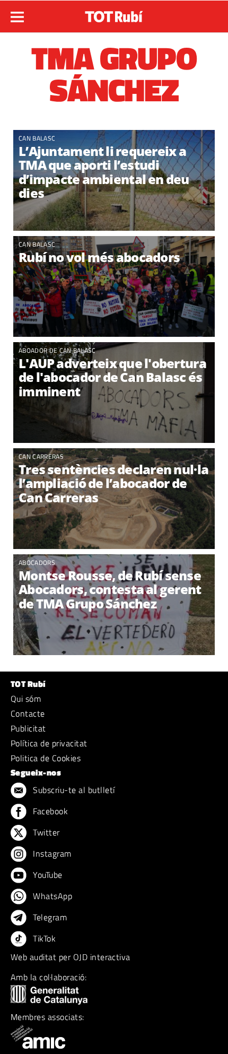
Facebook (49, 811)
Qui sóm (26, 698)
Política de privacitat (49, 743)
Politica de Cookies (46, 758)
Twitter (45, 832)
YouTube (47, 874)
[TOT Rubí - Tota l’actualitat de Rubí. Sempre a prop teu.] (114, 13)
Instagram (51, 853)
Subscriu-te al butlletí (73, 789)
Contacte (28, 713)
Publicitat (28, 728)
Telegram (49, 917)
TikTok (43, 938)
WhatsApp (51, 896)
